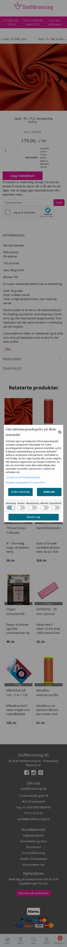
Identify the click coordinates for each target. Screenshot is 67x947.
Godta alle (49, 491)
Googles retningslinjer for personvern (25, 482)
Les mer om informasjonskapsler (23, 477)
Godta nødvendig (20, 491)
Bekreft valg (33, 517)
